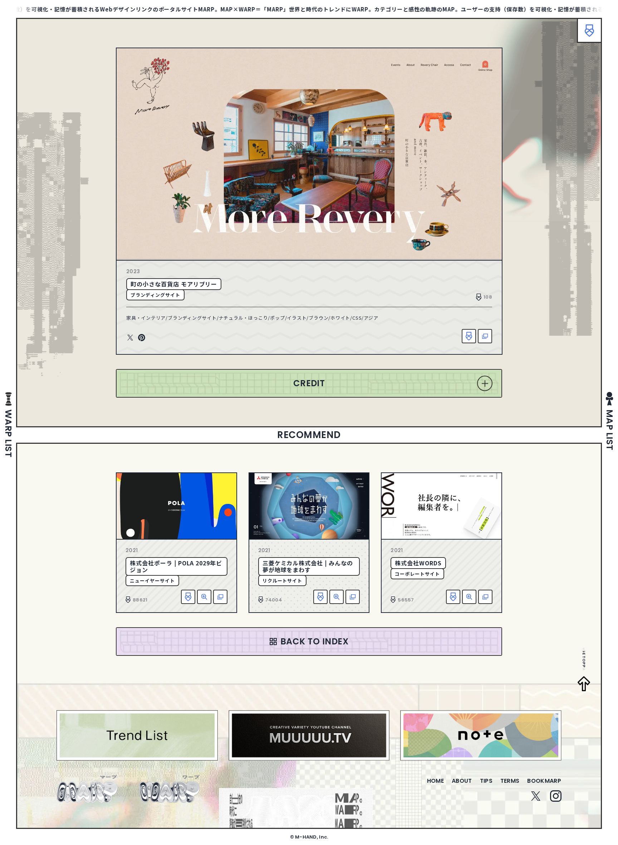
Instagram (555, 796)
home (435, 781)
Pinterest (141, 338)
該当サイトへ (485, 336)
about (462, 781)
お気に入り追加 (468, 336)
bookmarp (544, 781)
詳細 (204, 597)
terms (510, 781)
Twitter (130, 338)
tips (486, 781)
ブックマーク (589, 30)
